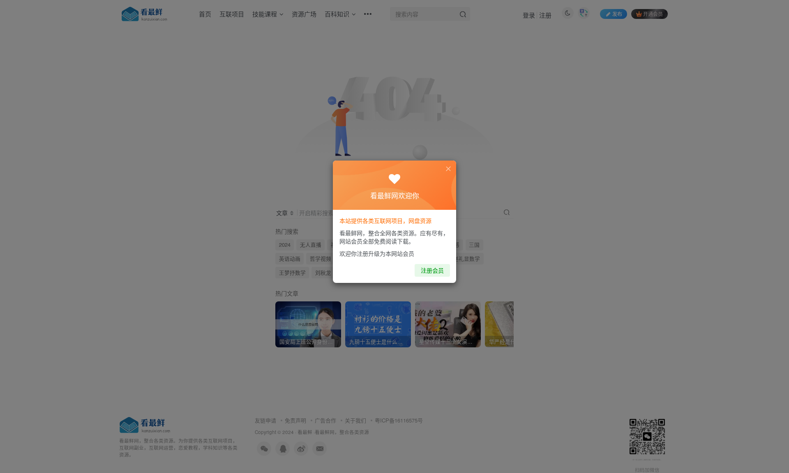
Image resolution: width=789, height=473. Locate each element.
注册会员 (432, 270)
